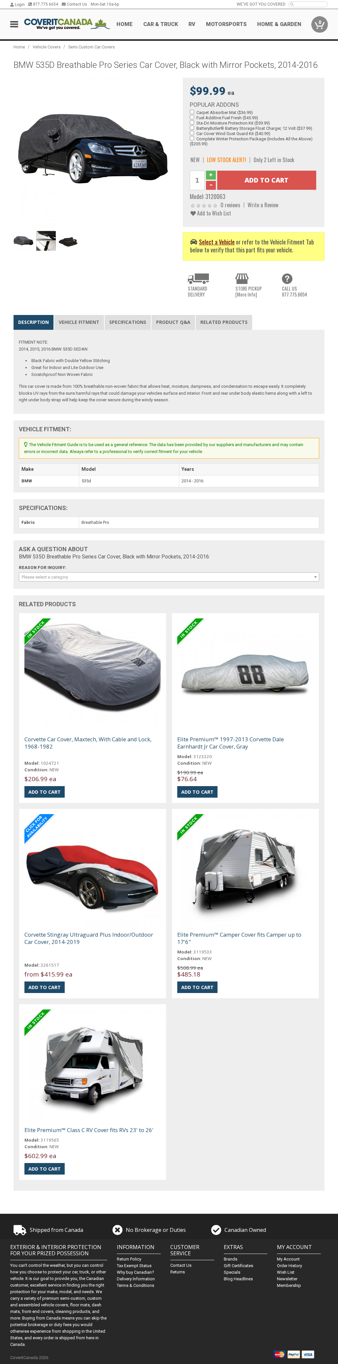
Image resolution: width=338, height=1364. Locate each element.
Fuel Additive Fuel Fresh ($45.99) (227, 117)
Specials (232, 1272)
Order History (289, 1265)
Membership (289, 1285)
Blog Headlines (238, 1278)
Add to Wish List (213, 213)
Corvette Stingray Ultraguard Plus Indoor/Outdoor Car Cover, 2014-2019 (88, 938)
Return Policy (129, 1259)
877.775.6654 (45, 4)
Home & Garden (279, 24)
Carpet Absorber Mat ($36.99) (224, 112)
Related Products (224, 322)
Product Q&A (173, 322)
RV (191, 24)
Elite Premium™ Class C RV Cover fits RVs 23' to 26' (88, 1130)
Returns (177, 1271)
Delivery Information (136, 1278)
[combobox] (169, 577)
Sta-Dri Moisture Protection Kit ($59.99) (233, 123)
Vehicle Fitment (79, 322)
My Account (288, 1259)
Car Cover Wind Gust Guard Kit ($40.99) (233, 133)
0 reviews (230, 205)
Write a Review (263, 205)
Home (125, 24)
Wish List (285, 1272)
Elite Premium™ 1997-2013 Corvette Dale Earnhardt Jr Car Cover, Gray (230, 742)
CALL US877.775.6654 (294, 291)
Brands (230, 1259)
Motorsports (226, 24)
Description (33, 322)
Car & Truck (160, 24)
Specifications (127, 322)
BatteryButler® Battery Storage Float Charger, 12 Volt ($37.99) (254, 128)
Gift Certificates (238, 1265)
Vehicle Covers (47, 46)
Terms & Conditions (135, 1285)
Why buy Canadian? (135, 1272)
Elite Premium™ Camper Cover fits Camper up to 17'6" (239, 938)
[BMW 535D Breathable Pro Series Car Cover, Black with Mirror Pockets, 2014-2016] (95, 152)
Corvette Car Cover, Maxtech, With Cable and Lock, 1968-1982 (88, 742)
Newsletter (287, 1278)
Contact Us (76, 4)
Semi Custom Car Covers (91, 46)
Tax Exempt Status (134, 1265)
